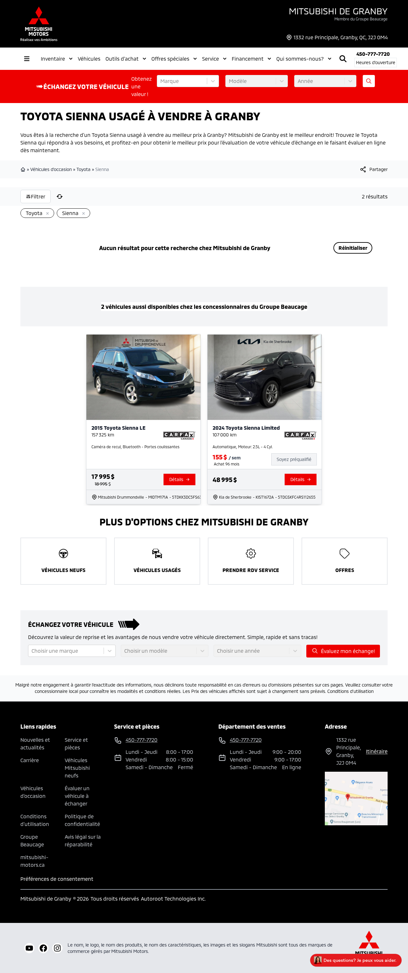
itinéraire (377, 751)
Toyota (83, 169)
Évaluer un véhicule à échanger (77, 795)
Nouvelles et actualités (35, 743)
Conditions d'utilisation (350, 691)
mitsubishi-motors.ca (34, 861)
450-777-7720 (373, 54)
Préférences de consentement (56, 879)
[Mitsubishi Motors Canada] (369, 948)
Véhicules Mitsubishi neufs (77, 767)
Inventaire (53, 59)
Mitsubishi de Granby (338, 10)
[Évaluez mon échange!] (369, 81)
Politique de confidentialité (82, 820)
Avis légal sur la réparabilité (83, 840)
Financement (248, 59)
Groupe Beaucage (32, 840)
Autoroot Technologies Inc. (173, 898)
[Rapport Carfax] (179, 436)
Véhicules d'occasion (51, 169)
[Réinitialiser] (60, 196)
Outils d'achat (122, 59)
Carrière (29, 760)
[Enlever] (46, 213)
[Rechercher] (343, 58)
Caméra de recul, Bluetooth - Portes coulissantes (135, 446)
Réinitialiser (353, 248)
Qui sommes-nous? (300, 59)
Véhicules (89, 59)
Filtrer (38, 196)
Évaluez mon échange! (348, 651)
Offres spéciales (170, 59)
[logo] (38, 23)
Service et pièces (76, 743)
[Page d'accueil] (23, 169)
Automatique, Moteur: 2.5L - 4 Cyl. (243, 446)
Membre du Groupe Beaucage (361, 19)
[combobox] (161, 81)
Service (210, 59)
